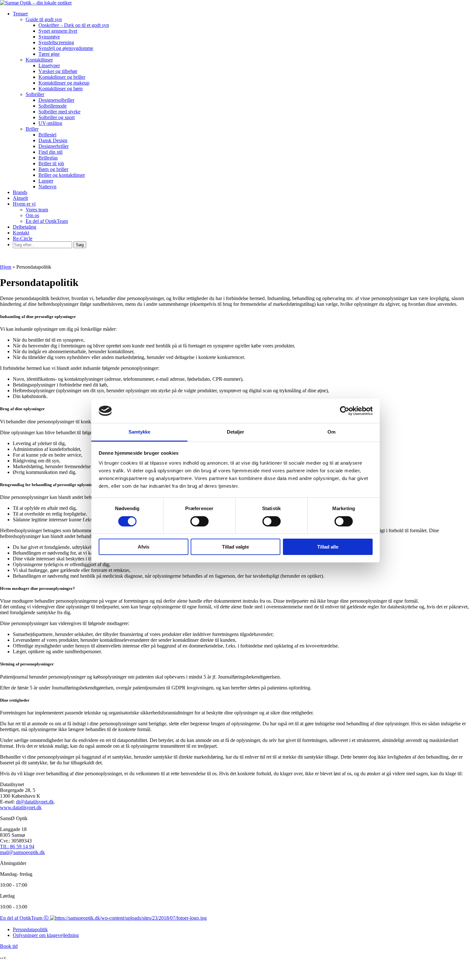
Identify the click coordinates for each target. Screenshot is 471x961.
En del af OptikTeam (47, 221)
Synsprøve (49, 36)
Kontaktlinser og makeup (63, 83)
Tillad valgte (235, 547)
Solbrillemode (52, 106)
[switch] (199, 521)
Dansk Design (52, 140)
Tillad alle (327, 547)
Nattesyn (47, 186)
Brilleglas (48, 157)
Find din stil (50, 152)
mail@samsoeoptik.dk (22, 852)
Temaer (20, 13)
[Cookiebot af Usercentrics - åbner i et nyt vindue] (345, 411)
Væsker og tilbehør (57, 71)
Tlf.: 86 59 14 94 (17, 846)
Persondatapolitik (30, 929)
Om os (32, 215)
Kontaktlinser (39, 59)
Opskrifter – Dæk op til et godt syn (73, 25)
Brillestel (47, 134)
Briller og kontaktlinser (61, 175)
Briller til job (51, 163)
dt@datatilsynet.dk (35, 801)
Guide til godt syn (44, 19)
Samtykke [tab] (139, 432)
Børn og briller (53, 169)
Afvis (143, 547)
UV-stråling (50, 123)
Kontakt (21, 232)
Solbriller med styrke (59, 111)
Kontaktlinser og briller (61, 77)
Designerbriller (53, 146)
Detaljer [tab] (235, 432)
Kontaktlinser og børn (60, 88)
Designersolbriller (56, 100)
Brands (20, 192)
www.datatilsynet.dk (21, 807)
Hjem (5, 267)
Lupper (45, 180)
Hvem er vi (24, 204)
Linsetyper (49, 65)
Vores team (37, 209)
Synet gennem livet (57, 31)
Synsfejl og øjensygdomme (65, 48)
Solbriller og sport (56, 117)
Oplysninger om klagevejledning (46, 935)
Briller (32, 129)
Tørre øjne (49, 54)
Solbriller (35, 94)
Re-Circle (22, 238)
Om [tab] (331, 432)
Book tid (9, 946)
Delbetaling (24, 227)
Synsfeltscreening (56, 42)
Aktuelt (20, 198)
